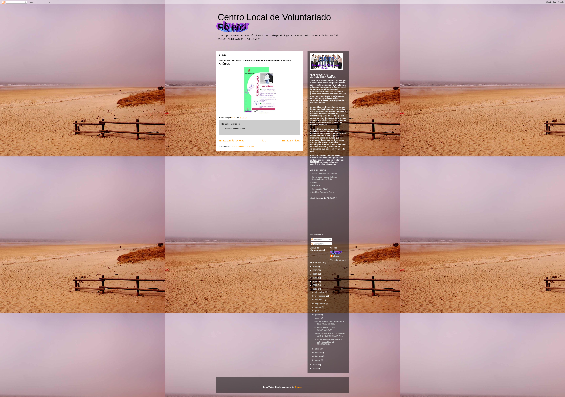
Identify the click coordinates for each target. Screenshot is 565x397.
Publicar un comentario (235, 128)
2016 (315, 266)
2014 (315, 274)
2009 (315, 365)
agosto (318, 307)
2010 (315, 289)
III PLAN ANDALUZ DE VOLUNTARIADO (324, 328)
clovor (336, 256)
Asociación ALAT (320, 189)
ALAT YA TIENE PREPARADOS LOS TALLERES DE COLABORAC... (328, 341)
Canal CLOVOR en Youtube (324, 174)
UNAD (314, 182)
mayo (318, 318)
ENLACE (316, 186)
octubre (319, 299)
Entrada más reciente (231, 140)
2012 (315, 281)
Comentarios (319, 244)
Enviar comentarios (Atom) (243, 146)
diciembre (320, 292)
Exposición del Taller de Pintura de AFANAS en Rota (329, 322)
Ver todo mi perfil (338, 260)
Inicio (263, 140)
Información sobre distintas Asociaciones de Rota (324, 178)
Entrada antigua (290, 140)
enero (318, 360)
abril (317, 349)
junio (317, 314)
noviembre (320, 296)
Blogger (298, 387)
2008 (315, 368)
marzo (318, 352)
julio (317, 311)
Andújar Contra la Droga (323, 192)
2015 (315, 270)
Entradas (317, 239)
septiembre (320, 303)
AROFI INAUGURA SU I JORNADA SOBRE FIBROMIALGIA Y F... (329, 334)
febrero (318, 356)
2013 (315, 278)
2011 (315, 285)
